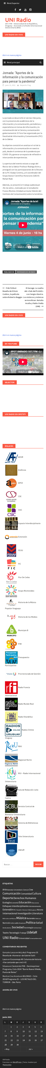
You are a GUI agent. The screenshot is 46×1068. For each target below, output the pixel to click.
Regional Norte (25, 760)
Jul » (31, 1049)
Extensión (22, 536)
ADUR (20, 457)
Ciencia (25, 890)
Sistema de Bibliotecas (28, 823)
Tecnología (14, 932)
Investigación (25, 913)
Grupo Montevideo (26, 590)
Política (31, 923)
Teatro (6, 932)
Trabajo (23, 932)
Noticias (38, 918)
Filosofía (18, 910)
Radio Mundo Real (26, 704)
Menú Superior (13, 3)
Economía (14, 903)
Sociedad (18, 927)
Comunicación (11, 893)
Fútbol (30, 910)
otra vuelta (15, 923)
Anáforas (22, 470)
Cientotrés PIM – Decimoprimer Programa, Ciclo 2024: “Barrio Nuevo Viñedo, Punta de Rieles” (22, 969)
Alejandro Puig (25, 85)
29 (12, 1044)
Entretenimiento (35, 906)
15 (12, 1036)
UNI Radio (18, 19)
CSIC (20, 510)
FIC (19, 563)
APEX (20, 483)
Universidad (24, 938)
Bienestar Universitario (15, 890)
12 (36, 1031)
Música (21, 918)
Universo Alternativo (36, 938)
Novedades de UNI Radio (26, 272)
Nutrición (7, 923)
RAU (20, 746)
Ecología (6, 902)
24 (24, 1040)
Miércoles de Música (9, 918)
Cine (31, 889)
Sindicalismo (7, 928)
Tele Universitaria (26, 836)
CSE (19, 496)
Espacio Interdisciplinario (29, 523)
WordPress (17, 1062)
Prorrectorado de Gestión (29, 673)
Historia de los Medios (27, 617)
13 (42, 1031)
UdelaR (21, 850)
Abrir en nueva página (12, 55)
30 (18, 1044)
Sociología (28, 927)
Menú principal (13, 62)
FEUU (20, 550)
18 (30, 1036)
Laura (5, 959)
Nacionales (30, 918)
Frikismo (24, 910)
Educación (25, 902)
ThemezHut (7, 1065)
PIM (20, 644)
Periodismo (22, 923)
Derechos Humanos (24, 898)
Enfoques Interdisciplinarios (15, 906)
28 (6, 1044)
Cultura (36, 893)
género (34, 910)
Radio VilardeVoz (25, 716)
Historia (40, 910)
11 (30, 1031)
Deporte (8, 898)
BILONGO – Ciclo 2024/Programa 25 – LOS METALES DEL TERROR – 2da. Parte (20, 979)
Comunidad (26, 893)
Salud (39, 922)
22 (12, 1040)
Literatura (37, 913)
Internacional (10, 913)
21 (6, 1040)
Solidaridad (37, 928)
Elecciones (35, 903)
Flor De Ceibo (24, 577)
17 (24, 1036)
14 (6, 1036)
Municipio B (23, 630)
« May (7, 1049)
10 (24, 1031)
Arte (5, 889)
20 (42, 1036)
